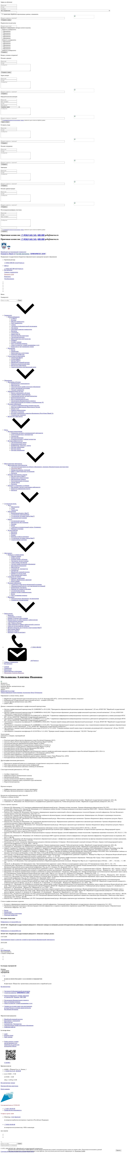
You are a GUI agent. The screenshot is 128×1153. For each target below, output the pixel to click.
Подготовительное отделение (20, 481)
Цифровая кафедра (9, 1027)
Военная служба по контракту (20, 536)
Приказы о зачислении (18, 578)
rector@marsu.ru (19, 262)
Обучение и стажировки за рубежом (18, 485)
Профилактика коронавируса (13, 1110)
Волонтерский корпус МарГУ (20, 513)
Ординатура (14, 436)
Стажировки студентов (14, 616)
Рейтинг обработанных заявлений (21, 580)
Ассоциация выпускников (19, 518)
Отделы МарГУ (15, 359)
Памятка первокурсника (18, 410)
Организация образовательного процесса (23, 401)
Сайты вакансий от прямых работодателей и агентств (24, 624)
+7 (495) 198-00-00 (9, 1108)
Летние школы (15, 482)
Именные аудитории (17, 528)
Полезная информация (14, 404)
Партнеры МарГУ (16, 468)
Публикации (38, 692)
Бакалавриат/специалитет (18, 565)
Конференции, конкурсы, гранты (21, 445)
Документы (14, 328)
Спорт (13, 508)
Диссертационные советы (19, 442)
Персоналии (11, 348)
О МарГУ (14, 318)
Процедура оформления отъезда (20, 488)
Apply (6, 1034)
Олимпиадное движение (18, 415)
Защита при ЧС (15, 334)
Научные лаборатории (17, 447)
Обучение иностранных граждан (17, 474)
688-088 (41, 235)
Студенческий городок (18, 521)
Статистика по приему (14, 576)
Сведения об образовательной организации (24, 326)
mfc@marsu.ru (19, 268)
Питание (13, 524)
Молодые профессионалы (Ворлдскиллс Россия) (25, 407)
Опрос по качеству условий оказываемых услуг (25, 345)
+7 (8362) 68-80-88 (9, 1124)
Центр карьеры (5, 1089)
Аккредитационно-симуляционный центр (23, 367)
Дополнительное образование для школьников (25, 598)
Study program (8, 1037)
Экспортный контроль (17, 337)
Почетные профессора (17, 354)
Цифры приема (15, 558)
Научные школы (16, 448)
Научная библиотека (17, 437)
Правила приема (16, 556)
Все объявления (5, 950)
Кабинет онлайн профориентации (21, 592)
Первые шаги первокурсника (20, 477)
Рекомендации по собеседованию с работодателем (23, 620)
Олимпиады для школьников (19, 600)
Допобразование (9, 279)
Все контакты (8, 270)
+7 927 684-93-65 (15, 1117)
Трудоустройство (13, 530)
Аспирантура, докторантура (19, 569)
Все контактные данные (8, 1083)
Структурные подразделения (16, 356)
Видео (13, 594)
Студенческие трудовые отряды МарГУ (23, 516)
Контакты (14, 331)
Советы (13, 324)
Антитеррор (14, 332)
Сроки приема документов (19, 562)
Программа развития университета (21, 329)
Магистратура (15, 385)
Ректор (13, 350)
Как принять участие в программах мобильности (25, 487)
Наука (32, 692)
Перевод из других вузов (18, 573)
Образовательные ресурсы (15, 391)
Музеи (13, 525)
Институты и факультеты (18, 365)
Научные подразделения (15, 431)
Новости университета (9, 29)
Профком (14, 340)
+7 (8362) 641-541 (28, 235)
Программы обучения (14, 382)
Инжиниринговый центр (18, 444)
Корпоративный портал (18, 397)
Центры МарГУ (15, 360)
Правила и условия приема (16, 554)
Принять (118, 1150)
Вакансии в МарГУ (13, 631)
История (13, 320)
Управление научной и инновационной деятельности (27, 433)
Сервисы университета (11, 272)
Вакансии (14, 533)
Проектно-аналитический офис (20, 364)
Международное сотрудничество (21, 339)
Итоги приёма (15, 581)
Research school (8, 1035)
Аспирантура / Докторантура (13, 1024)
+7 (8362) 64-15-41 (9, 1071)
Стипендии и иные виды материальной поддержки (26, 584)
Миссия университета (17, 321)
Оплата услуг (15, 408)
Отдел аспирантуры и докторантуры (22, 434)
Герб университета (16, 323)
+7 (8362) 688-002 (9, 262)
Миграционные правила (18, 479)
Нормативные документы (18, 587)
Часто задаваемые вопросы (19, 343)
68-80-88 (18, 1071)
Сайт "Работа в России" (15, 623)
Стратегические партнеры (15, 621)
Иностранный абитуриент (19, 575)
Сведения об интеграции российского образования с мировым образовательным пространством (39, 467)
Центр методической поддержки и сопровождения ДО (27, 402)
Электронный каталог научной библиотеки (24, 396)
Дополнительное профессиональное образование (25, 386)
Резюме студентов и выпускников (18, 618)
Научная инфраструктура (15, 441)
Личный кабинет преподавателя (20, 394)
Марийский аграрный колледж (20, 362)
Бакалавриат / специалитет (12, 1020)
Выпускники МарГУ (14, 629)
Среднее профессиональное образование (23, 564)
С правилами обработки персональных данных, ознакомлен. (20, 14)
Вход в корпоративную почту (20, 399)
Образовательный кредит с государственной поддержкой (28, 586)
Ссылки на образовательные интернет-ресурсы (25, 405)
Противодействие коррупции (20, 335)
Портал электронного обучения (20, 393)
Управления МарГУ (17, 357)
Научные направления (17, 450)
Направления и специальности (20, 383)
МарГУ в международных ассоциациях (22, 471)
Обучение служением (17, 412)
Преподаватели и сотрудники (20, 353)
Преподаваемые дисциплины (21, 692)
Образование (7, 31)
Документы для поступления (19, 561)
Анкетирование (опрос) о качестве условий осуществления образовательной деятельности (28, 939)
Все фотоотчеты (5, 986)
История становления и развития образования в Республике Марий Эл (32, 413)
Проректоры (15, 351)
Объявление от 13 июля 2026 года (11, 922)
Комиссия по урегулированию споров (22, 346)
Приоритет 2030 (9, 274)
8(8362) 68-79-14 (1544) (7, 691)
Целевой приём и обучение (19, 559)
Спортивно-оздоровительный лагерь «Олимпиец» (26, 527)
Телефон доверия (16, 342)
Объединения (12, 511)
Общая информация (14, 317)
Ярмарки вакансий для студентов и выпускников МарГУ (25, 627)
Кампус (10, 519)
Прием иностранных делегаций (20, 470)
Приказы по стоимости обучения (21, 589)
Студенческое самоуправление (20, 514)
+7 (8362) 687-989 (9, 268)
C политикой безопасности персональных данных (13, 120)
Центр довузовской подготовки (20, 388)
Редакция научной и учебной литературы (23, 439)
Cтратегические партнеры (19, 539)
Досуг (9, 505)
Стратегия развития (17, 992)
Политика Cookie (80, 1151)
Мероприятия (15, 507)
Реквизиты (7, 276)
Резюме (13, 535)
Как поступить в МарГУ (18, 476)
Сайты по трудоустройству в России (18, 626)
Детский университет (17, 390)
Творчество (14, 510)
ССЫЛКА (7, 1062)
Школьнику (11, 597)
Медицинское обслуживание (19, 522)
